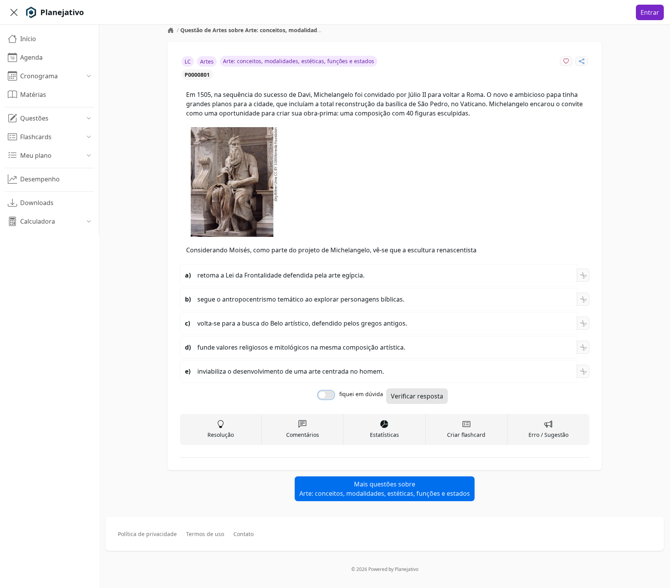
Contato (243, 534)
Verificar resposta (417, 396)
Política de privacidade (147, 534)
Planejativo (406, 569)
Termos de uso (205, 534)
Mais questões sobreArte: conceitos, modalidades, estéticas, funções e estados (384, 489)
